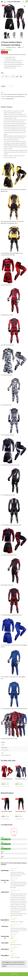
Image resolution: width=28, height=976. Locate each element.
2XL (7, 755)
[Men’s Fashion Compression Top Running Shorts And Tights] (21, 766)
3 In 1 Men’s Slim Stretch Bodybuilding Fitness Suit (12, 778)
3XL (9, 755)
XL (5, 755)
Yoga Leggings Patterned (21, 811)
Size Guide (4, 52)
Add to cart (14, 974)
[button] (24, 6)
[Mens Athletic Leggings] (7, 799)
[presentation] (2, 763)
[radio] (2, 76)
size (2, 73)
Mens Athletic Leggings (6, 811)
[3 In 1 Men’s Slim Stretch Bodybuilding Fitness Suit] (7, 766)
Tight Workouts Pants (20, 96)
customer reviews (11, 47)
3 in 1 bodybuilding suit (8, 98)
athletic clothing (10, 96)
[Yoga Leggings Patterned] (21, 799)
